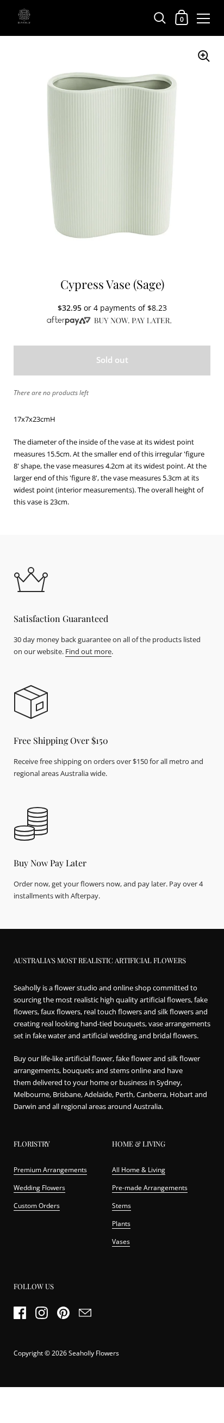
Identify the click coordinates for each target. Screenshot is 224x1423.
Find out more (88, 651)
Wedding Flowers (39, 1187)
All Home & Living (138, 1169)
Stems (121, 1205)
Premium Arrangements (50, 1169)
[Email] (85, 1313)
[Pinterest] (63, 1313)
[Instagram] (41, 1313)
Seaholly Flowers (94, 1353)
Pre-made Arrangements (150, 1187)
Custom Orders (37, 1205)
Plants (121, 1223)
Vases (121, 1241)
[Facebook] (19, 1313)
